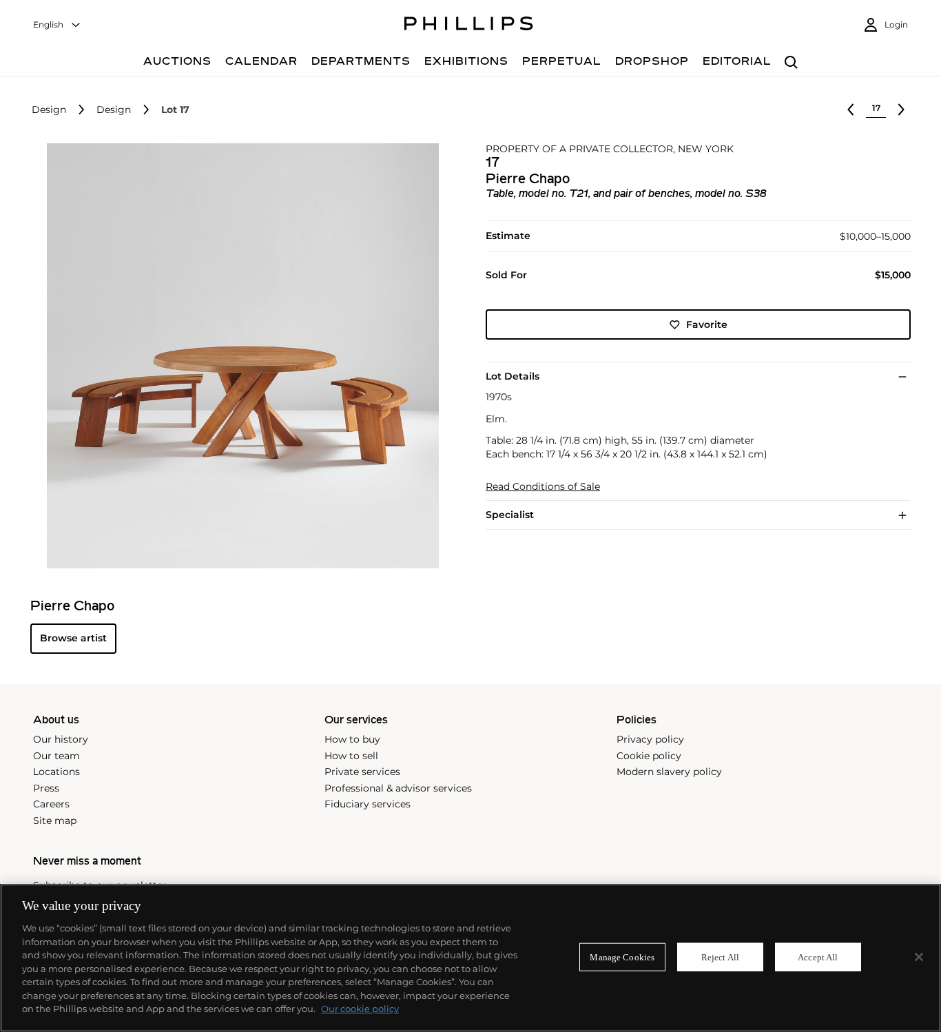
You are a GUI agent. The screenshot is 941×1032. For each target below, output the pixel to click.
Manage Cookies (622, 956)
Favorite (706, 324)
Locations (56, 771)
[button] (238, 355)
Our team (56, 756)
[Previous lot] (850, 109)
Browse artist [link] (73, 638)
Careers (51, 804)
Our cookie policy (360, 1008)
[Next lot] (901, 109)
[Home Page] (468, 25)
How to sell (351, 756)
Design (49, 110)
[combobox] (57, 25)
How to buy (352, 739)
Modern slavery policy (669, 771)
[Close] (919, 957)
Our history (60, 739)
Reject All (720, 956)
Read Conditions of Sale (543, 487)
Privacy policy (650, 739)
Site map (54, 820)
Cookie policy (649, 756)
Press (46, 788)
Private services (362, 771)
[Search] (791, 63)
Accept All (818, 956)
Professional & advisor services (398, 788)
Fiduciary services (367, 804)
